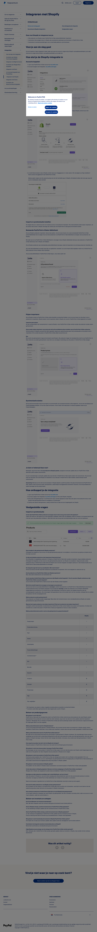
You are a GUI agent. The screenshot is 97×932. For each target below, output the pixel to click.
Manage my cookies (32, 106)
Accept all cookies (51, 112)
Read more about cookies (45, 103)
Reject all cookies (51, 107)
